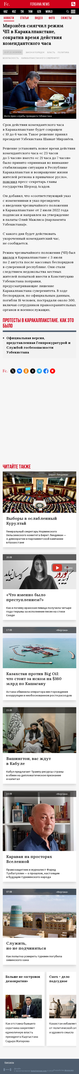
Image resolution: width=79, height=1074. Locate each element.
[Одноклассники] (26, 371)
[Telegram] (39, 371)
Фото (52, 18)
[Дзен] (32, 371)
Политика (63, 52)
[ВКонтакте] (19, 371)
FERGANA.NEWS (40, 4)
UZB (39, 12)
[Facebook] (46, 371)
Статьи (24, 18)
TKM (30, 12)
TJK (22, 12)
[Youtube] (52, 371)
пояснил (10, 182)
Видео (39, 18)
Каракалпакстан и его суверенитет (40, 58)
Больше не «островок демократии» (23, 979)
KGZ (14, 12)
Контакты (9, 1062)
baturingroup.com (39, 1071)
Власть (51, 52)
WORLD (49, 12)
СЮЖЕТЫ (66, 18)
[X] (12, 371)
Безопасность (11, 58)
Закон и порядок (35, 52)
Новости (9, 18)
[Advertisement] (39, 421)
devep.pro (68, 1070)
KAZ (6, 12)
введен (8, 257)
